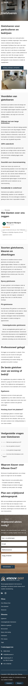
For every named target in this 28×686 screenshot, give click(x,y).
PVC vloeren (4, 639)
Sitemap (20, 674)
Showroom (3, 610)
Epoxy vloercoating (6, 632)
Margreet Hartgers (14, 223)
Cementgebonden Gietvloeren (8, 622)
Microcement (4, 628)
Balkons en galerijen (6, 625)
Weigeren (19, 683)
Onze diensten (4, 606)
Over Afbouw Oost (5, 603)
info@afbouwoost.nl (8, 654)
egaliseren (7, 402)
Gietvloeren (4, 635)
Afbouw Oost (13, 674)
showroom (6, 386)
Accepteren (9, 683)
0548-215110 (6, 651)
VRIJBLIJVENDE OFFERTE (11, 68)
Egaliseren (3, 618)
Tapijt (2, 642)
